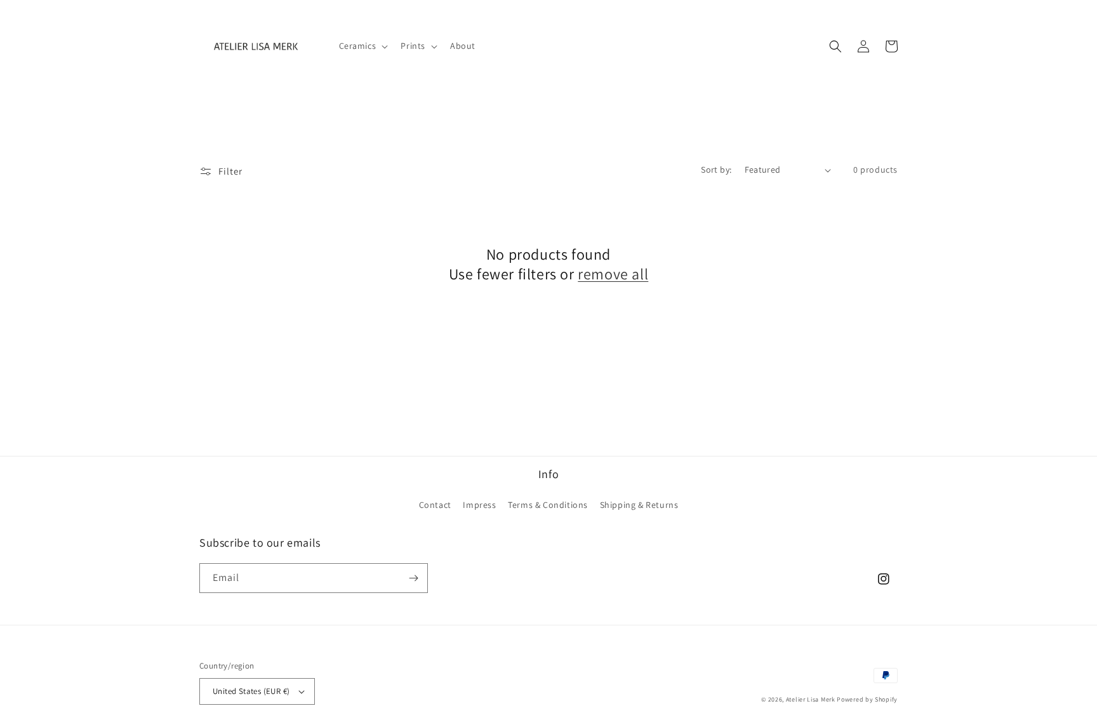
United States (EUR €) (251, 691)
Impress (479, 504)
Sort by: (716, 169)
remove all (613, 274)
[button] (362, 45)
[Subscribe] (413, 578)
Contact (435, 504)
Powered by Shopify (867, 699)
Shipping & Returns (639, 504)
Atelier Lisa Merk (810, 699)
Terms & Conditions (548, 504)
